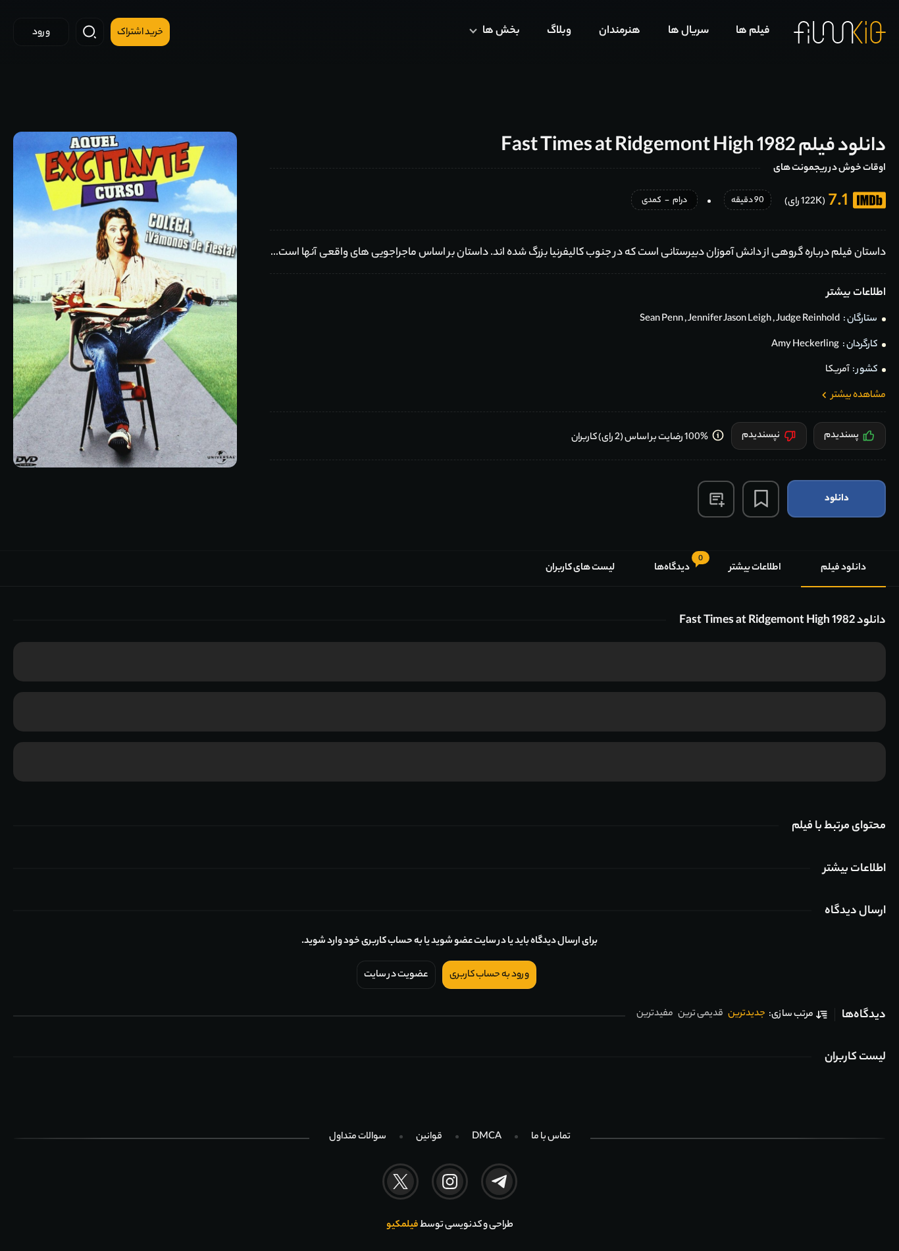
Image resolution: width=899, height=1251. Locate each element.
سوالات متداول (357, 1137)
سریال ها (688, 31)
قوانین (429, 1137)
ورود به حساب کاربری (489, 975)
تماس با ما (551, 1137)
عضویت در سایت (396, 975)
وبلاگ (559, 31)
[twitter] (400, 1181)
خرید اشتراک (140, 33)
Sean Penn (661, 319)
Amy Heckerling (805, 345)
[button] (716, 499)
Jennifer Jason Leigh (729, 319)
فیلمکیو (402, 1225)
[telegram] (499, 1181)
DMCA (486, 1137)
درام (680, 201)
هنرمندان (619, 31)
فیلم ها (752, 31)
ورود (41, 33)
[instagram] (450, 1181)
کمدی (651, 201)
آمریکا (837, 370)
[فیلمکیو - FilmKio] (840, 32)
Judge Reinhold (808, 319)
